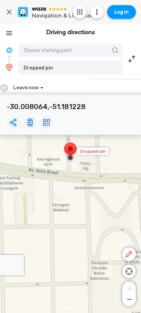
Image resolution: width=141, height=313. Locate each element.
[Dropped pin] (70, 152)
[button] (70, 67)
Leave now (26, 88)
